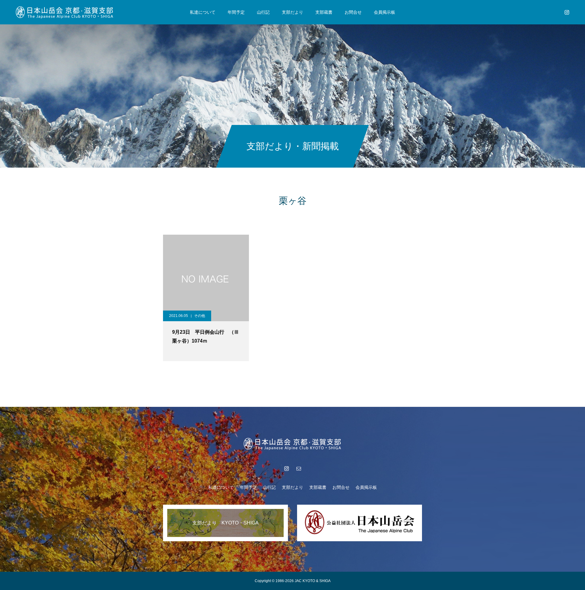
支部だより (292, 12)
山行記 (263, 12)
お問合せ (353, 12)
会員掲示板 (384, 12)
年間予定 (236, 12)
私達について (202, 12)
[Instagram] (567, 12)
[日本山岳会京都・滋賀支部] (64, 12)
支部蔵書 (323, 12)
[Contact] (299, 468)
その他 (199, 316)
